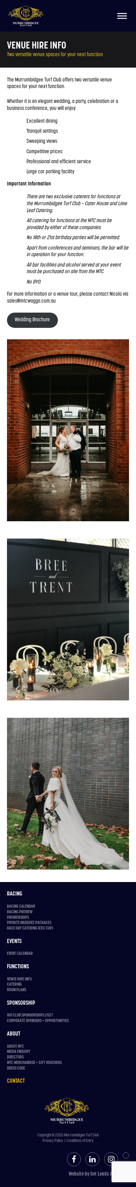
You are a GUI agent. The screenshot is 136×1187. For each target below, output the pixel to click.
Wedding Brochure (32, 320)
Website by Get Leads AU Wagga (99, 1174)
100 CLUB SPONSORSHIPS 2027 (30, 1015)
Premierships (18, 918)
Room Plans (16, 990)
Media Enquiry (18, 1052)
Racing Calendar (21, 907)
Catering (14, 985)
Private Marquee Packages (29, 923)
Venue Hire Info (19, 979)
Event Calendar (20, 954)
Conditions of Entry (80, 1141)
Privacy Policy (53, 1141)
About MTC (15, 1047)
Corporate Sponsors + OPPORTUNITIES (38, 1021)
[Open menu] (122, 16)
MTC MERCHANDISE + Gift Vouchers (34, 1063)
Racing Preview (19, 912)
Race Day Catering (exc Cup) (30, 928)
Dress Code (16, 1068)
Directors (15, 1057)
